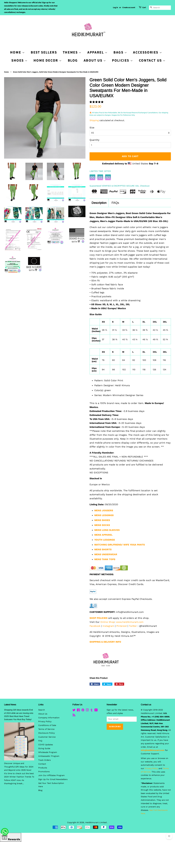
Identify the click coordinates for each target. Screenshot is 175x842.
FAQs (115, 202)
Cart (144, 7)
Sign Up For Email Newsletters (53, 779)
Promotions (44, 771)
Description (99, 202)
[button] (97, 102)
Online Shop (107, 622)
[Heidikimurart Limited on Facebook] (78, 710)
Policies (121, 60)
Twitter (133, 626)
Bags (118, 52)
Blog (73, 60)
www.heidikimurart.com (129, 622)
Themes (71, 52)
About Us (93, 60)
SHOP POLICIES (98, 618)
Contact (42, 764)
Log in (115, 7)
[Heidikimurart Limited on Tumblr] (91, 710)
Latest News (10, 704)
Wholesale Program (47, 752)
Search (41, 710)
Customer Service (47, 737)
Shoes (18, 60)
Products (42, 768)
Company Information (48, 718)
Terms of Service (46, 729)
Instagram (108, 626)
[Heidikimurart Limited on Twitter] (73, 710)
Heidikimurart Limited (96, 822)
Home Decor (46, 60)
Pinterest (121, 626)
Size (92, 127)
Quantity (94, 139)
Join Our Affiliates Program (51, 775)
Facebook (95, 626)
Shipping (94, 120)
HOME (16, 52)
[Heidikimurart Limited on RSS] (73, 715)
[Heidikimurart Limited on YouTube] (96, 710)
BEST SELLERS (44, 52)
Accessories (146, 52)
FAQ (40, 741)
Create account (128, 7)
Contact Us (151, 60)
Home (6, 72)
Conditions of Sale (47, 725)
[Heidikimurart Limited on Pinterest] (82, 710)
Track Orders (44, 760)
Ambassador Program (48, 756)
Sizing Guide (44, 748)
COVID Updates (45, 744)
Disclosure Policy (46, 733)
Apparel (96, 52)
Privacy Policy (44, 721)
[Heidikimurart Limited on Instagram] (87, 710)
